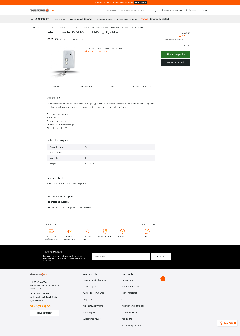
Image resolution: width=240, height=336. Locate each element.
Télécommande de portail (64, 27)
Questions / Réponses (141, 86)
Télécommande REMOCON (89, 27)
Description (56, 86)
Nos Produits (42, 19)
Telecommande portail (41, 27)
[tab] (100, 274)
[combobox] (130, 10)
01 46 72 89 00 (230, 323)
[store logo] (42, 10)
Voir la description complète (95, 51)
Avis (112, 86)
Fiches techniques (86, 86)
